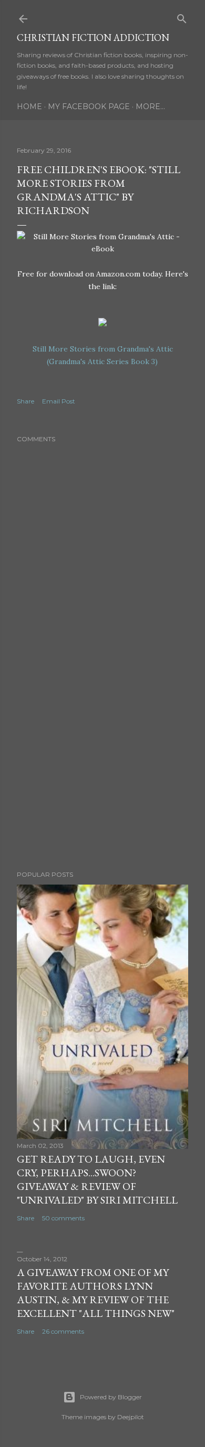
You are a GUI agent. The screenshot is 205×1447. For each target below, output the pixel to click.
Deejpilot (130, 1417)
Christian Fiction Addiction (93, 37)
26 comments (63, 1331)
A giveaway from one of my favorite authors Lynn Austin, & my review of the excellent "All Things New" (96, 1292)
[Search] (182, 16)
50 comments (63, 1218)
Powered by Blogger (111, 1397)
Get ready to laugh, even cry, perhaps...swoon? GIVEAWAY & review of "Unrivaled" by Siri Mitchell (97, 1179)
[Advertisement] (102, 778)
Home (29, 106)
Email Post (58, 401)
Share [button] (25, 401)
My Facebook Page (89, 106)
